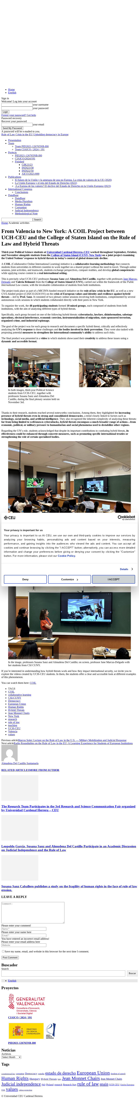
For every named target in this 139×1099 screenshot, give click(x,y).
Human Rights (23, 204)
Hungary (34, 1079)
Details (124, 569)
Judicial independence (21, 1084)
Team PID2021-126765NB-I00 (32, 146)
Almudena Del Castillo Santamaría (19, 763)
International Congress (20, 189)
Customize (67, 579)
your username (40, 104)
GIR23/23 (27, 164)
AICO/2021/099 (30, 173)
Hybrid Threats (16, 710)
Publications (14, 176)
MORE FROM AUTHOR (44, 770)
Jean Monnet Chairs (18, 713)
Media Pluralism (23, 201)
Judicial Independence (27, 210)
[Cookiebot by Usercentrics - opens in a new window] (120, 517)
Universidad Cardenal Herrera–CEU (68, 252)
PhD (43, 1085)
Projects (12, 152)
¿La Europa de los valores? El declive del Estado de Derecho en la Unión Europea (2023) (63, 186)
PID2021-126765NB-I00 (28, 155)
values (11, 734)
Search (5, 968)
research (12, 719)
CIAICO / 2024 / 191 (20, 1017)
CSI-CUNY (14, 697)
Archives (6, 1054)
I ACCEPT (114, 579)
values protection (25, 1090)
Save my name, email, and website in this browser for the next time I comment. (47, 951)
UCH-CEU (14, 728)
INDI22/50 (28, 170)
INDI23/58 (28, 167)
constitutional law (8, 1074)
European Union (17, 703)
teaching (12, 725)
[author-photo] (9, 760)
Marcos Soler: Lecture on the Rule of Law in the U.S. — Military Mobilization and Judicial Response (72, 740)
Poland (50, 1084)
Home (11, 89)
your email (38, 124)
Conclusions (21, 192)
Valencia (12, 731)
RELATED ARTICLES (15, 770)
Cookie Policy (66, 555)
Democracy (14, 700)
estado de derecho (60, 1073)
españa (41, 1073)
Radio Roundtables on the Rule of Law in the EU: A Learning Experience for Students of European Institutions (73, 743)
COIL (33, 682)
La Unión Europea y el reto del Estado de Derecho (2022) (46, 183)
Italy (59, 1079)
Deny (25, 579)
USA (3, 1090)
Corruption (21, 207)
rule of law (14, 722)
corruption (20, 1074)
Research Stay (69, 1084)
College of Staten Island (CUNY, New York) (76, 255)
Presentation (14, 140)
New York (13, 716)
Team (11, 143)
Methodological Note (26, 213)
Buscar (132, 973)
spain (104, 1084)
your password (40, 108)
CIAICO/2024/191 (25, 158)
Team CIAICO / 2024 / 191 (30, 149)
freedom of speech (118, 1074)
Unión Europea (127, 1084)
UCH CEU (114, 1084)
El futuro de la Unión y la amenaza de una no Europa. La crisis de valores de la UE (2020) (63, 180)
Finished (19, 161)
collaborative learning (19, 694)
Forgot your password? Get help (18, 115)
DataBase (13, 195)
